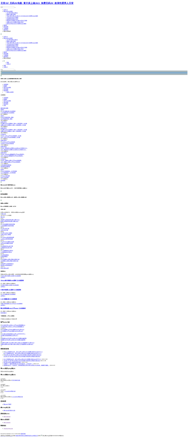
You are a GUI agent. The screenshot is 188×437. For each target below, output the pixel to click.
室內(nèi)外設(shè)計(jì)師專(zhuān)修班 (16, 23)
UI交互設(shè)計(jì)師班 (12, 17)
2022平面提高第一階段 (6, 119)
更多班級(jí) (4, 312)
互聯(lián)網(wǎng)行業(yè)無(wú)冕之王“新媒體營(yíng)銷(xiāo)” (17, 344)
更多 (5, 105)
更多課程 (3, 180)
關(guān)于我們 (7, 404)
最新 (2, 108)
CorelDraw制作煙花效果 (7, 239)
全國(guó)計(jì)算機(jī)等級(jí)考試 (15, 22)
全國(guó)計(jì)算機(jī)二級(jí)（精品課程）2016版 (13, 125)
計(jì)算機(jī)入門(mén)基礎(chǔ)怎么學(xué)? (12, 331)
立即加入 (3, 277)
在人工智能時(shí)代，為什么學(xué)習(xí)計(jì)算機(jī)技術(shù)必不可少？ (23, 359)
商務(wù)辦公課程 (11, 14)
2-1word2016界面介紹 (9, 391)
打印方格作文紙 (16, 380)
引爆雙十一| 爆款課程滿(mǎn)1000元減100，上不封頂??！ (18, 363)
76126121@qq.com (8, 429)
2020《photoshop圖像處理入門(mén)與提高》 (12, 155)
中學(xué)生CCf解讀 (6, 234)
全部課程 (6, 84)
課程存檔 (23, 434)
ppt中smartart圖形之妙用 (7, 243)
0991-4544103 (7, 423)
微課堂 (5, 25)
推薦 (7, 108)
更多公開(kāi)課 (5, 268)
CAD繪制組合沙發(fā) (6, 252)
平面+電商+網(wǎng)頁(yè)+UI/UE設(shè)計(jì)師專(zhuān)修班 (22, 16)
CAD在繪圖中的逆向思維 (7, 225)
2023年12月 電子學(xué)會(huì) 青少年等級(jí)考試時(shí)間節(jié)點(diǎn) (22, 360)
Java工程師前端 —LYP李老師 (8, 172)
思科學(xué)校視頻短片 (6, 265)
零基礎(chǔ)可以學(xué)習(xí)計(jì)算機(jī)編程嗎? (13, 339)
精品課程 (6, 90)
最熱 (4, 108)
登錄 (7, 62)
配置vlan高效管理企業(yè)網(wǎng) (9, 221)
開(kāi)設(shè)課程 (8, 11)
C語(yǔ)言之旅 (4, 230)
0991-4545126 (7, 417)
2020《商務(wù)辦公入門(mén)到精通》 (11, 162)
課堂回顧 (6, 26)
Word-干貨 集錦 (5, 177)
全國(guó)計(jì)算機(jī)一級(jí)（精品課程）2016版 (13, 131)
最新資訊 (6, 29)
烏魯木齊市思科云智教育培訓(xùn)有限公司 (26, 436)
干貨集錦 (6, 28)
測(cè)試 (3, 217)
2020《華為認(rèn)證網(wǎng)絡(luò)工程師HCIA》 (14, 149)
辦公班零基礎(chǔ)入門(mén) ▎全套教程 (13, 308)
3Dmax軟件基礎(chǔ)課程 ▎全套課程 (12, 280)
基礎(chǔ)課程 (10, 92)
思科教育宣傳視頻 (5, 166)
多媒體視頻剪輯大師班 (12, 19)
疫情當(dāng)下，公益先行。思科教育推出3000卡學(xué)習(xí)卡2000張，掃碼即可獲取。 (26, 365)
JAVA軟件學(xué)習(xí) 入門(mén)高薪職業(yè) (12, 326)
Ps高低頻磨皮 (4, 256)
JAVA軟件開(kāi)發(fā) (12, 12)
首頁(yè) (6, 9)
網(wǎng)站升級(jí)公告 (9, 411)
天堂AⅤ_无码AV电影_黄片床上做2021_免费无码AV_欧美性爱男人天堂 (37, 3)
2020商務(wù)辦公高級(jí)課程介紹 (9, 261)
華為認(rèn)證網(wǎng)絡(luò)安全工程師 (16, 20)
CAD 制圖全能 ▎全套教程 (7, 112)
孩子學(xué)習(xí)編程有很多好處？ (13, 362)
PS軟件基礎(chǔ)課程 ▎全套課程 (11, 290)
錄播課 (5, 86)
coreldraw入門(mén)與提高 (7, 143)
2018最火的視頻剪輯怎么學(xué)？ (9, 335)
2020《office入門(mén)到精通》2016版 (10, 137)
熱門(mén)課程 (7, 87)
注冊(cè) (8, 64)
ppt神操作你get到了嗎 (6, 247)
